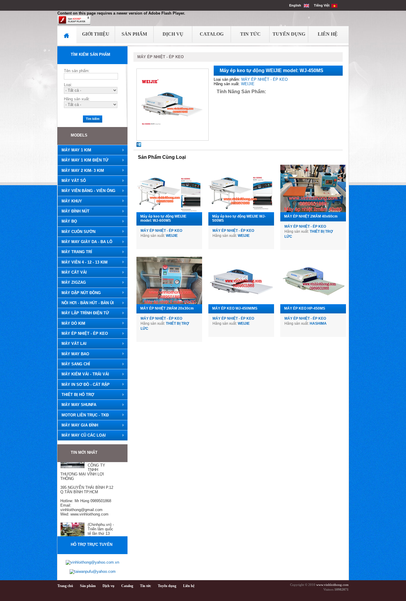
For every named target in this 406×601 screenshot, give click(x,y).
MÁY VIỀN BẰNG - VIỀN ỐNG (86, 190)
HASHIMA (318, 323)
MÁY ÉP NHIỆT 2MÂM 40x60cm (311, 216)
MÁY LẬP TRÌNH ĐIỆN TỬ (83, 313)
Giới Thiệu (95, 34)
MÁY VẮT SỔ (71, 180)
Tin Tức (250, 34)
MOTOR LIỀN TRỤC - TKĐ (83, 415)
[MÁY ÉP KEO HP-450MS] (313, 280)
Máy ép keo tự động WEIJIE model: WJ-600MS (163, 218)
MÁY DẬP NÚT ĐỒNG (79, 293)
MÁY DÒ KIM (71, 323)
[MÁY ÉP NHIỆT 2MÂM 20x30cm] (169, 280)
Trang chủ (65, 586)
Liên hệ (188, 586)
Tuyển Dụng (289, 34)
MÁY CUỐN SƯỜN (76, 231)
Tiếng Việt (322, 5)
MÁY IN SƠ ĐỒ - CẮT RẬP (83, 384)
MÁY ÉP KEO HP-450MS (304, 308)
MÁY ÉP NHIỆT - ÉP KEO (82, 333)
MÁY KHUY (69, 201)
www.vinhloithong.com (332, 584)
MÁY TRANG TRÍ (74, 252)
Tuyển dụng (167, 586)
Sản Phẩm (134, 34)
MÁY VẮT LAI (71, 343)
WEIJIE (247, 84)
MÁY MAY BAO (73, 354)
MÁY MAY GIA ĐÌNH (77, 425)
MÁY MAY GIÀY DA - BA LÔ (84, 242)
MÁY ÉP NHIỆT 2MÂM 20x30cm (167, 308)
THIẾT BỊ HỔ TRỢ (75, 394)
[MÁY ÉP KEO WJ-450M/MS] (241, 280)
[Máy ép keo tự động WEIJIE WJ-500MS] (241, 188)
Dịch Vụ (173, 34)
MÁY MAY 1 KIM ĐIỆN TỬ (82, 160)
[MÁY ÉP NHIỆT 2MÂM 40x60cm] (313, 188)
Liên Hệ (328, 34)
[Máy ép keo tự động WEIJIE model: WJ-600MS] (169, 188)
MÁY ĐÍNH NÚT (73, 211)
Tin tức (145, 586)
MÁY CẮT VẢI (72, 272)
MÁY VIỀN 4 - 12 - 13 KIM (82, 262)
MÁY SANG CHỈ (73, 364)
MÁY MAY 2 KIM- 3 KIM (80, 170)
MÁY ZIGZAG (71, 282)
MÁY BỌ (67, 221)
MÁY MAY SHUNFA (76, 404)
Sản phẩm (88, 586)
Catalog (212, 34)
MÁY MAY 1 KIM (74, 150)
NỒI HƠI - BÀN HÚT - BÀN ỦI (85, 303)
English (296, 5)
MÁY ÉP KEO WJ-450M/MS (234, 308)
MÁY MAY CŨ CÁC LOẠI (81, 435)
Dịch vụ (108, 586)
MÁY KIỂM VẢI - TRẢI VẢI (83, 374)
